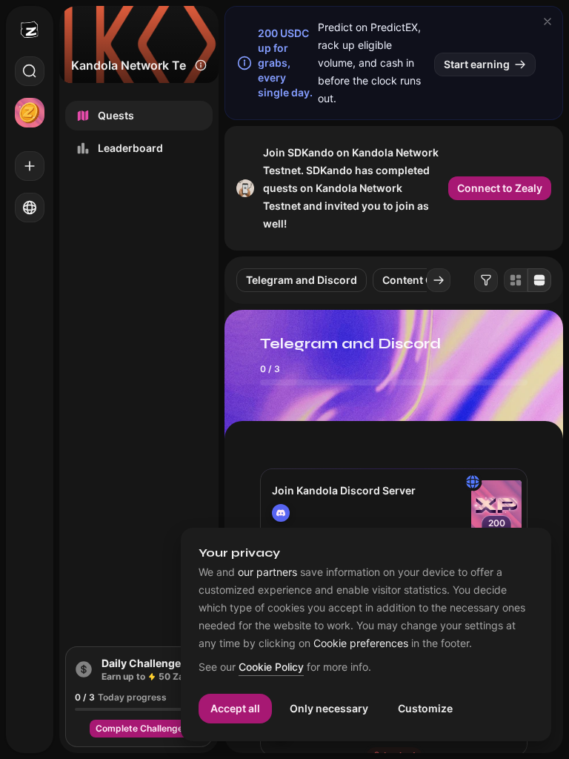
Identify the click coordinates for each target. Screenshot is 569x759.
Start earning (477, 64)
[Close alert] (547, 21)
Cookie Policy (271, 667)
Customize (425, 708)
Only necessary (329, 708)
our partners (267, 572)
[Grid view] (516, 280)
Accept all (235, 708)
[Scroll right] (438, 280)
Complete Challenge (139, 728)
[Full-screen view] (539, 280)
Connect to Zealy (499, 188)
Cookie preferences (360, 643)
